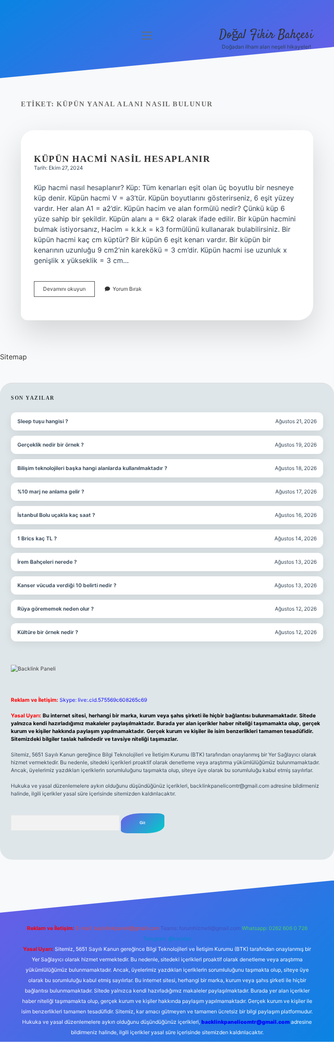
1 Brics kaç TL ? (37, 538)
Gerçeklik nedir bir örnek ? (50, 444)
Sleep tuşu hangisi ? (42, 421)
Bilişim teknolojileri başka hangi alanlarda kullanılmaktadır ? (92, 468)
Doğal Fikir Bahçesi (266, 35)
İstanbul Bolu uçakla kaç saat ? (56, 515)
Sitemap (13, 356)
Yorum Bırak (127, 289)
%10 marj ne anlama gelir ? (50, 491)
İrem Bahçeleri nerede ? (47, 562)
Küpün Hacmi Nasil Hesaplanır (122, 159)
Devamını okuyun (69, 291)
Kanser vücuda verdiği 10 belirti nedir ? (67, 585)
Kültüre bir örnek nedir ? (47, 632)
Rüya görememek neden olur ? (55, 608)
